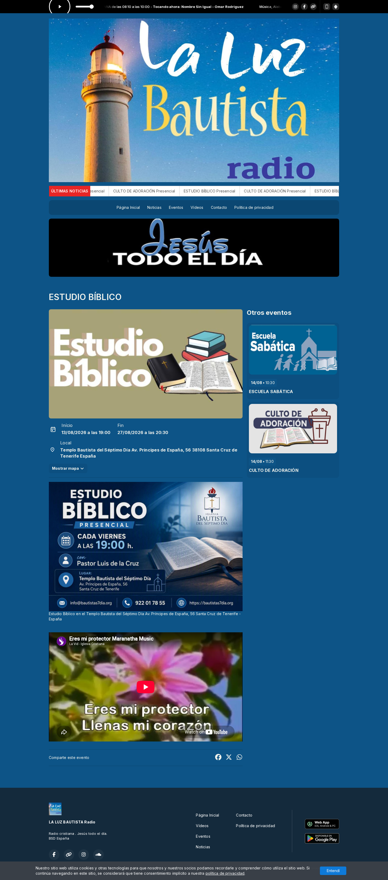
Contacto (219, 207)
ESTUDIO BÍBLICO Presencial (130, 191)
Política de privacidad (253, 207)
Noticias (154, 207)
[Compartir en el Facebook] (218, 758)
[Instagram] (295, 6)
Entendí (333, 870)
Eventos (176, 207)
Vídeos (197, 207)
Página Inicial (128, 207)
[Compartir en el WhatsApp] (239, 758)
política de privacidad (225, 873)
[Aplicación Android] (335, 6)
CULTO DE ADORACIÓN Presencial (196, 191)
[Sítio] (313, 6)
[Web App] (326, 6)
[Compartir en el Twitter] (229, 758)
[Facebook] (304, 6)
